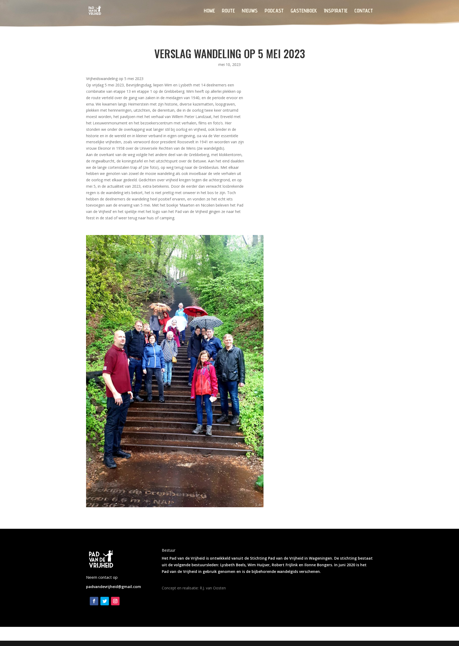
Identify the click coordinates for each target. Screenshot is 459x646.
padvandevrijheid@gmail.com (113, 586)
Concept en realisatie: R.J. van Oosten (194, 587)
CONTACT (363, 11)
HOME (209, 11)
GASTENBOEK (304, 11)
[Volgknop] (94, 601)
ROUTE (228, 11)
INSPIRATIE (335, 11)
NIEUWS (250, 11)
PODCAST (274, 11)
